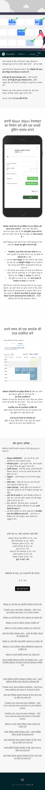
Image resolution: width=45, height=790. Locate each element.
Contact (32, 54)
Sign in (39, 54)
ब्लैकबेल (28, 785)
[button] (22, 79)
